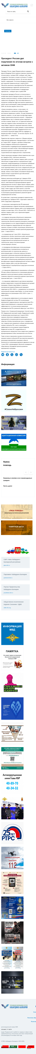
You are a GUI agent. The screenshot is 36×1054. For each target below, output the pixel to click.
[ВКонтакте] (3, 356)
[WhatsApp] (16, 356)
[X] (12, 356)
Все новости (10, 20)
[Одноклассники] (7, 356)
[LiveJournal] (21, 356)
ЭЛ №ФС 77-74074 (6, 1029)
